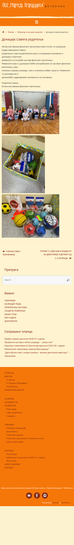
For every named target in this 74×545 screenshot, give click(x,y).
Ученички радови (14, 435)
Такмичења (11, 432)
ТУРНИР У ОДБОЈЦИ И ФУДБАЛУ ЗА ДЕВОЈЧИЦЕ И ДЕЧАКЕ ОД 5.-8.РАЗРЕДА (55, 255)
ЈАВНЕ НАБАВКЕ (12, 464)
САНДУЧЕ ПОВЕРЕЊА (14, 311)
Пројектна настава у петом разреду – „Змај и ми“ (28, 342)
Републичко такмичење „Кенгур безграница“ (26, 349)
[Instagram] (45, 495)
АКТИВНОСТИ (11, 402)
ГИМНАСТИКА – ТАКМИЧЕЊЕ (12, 253)
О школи (10, 380)
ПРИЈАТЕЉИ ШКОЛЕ (14, 390)
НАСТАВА (9, 451)
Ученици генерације (16, 428)
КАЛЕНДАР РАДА (12, 304)
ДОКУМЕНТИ (10, 321)
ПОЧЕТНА (9, 373)
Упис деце (11, 409)
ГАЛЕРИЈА (9, 399)
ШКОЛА (8, 377)
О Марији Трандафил (16, 383)
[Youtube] (29, 495)
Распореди (11, 454)
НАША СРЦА (10, 314)
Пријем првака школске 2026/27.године (24, 339)
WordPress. (65, 503)
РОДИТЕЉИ (10, 406)
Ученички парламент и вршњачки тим (25, 438)
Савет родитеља (14, 413)
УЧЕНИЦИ (9, 425)
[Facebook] (37, 495)
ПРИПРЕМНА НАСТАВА (15, 307)
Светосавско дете (14, 442)
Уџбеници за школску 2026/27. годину (25, 458)
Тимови (11, 32)
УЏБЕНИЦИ (9, 301)
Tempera (55, 503)
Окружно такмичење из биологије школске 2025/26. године (34, 346)
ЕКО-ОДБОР (10, 318)
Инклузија (11, 461)
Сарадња (10, 416)
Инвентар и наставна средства (30, 32)
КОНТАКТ (8, 468)
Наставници (12, 387)
